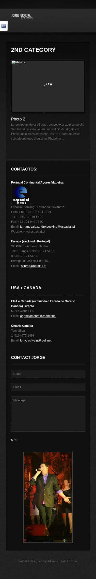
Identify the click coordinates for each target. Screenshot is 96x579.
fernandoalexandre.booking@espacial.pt (47, 226)
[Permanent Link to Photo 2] (48, 86)
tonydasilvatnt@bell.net (35, 340)
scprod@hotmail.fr (33, 266)
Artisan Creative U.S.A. (62, 561)
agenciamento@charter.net (38, 316)
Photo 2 (18, 119)
